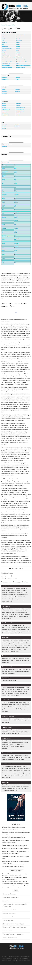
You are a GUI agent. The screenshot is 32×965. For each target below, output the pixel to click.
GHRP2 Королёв (5, 900)
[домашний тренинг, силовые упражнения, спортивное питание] (16, 5)
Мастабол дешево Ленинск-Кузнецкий (9, 913)
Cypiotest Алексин (9, 894)
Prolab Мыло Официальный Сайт (9, 578)
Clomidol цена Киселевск (7, 573)
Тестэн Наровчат (8, 920)
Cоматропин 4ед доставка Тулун (9, 909)
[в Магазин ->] (16, 794)
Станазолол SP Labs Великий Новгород (14, 927)
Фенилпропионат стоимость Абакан (8, 916)
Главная (3, 25)
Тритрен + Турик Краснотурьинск (13, 934)
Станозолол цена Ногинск (10, 897)
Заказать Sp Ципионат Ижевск (10, 937)
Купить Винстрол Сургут (7, 930)
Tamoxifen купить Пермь (7, 575)
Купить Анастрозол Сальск (8, 576)
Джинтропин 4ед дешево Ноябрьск (13, 924)
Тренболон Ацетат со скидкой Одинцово (15, 905)
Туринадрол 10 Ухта (10, 25)
